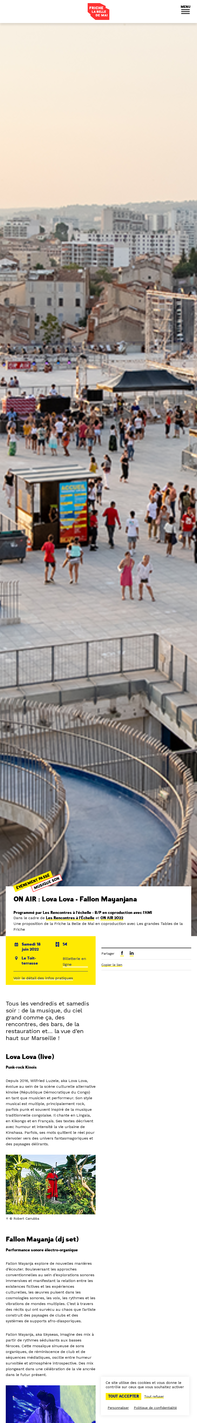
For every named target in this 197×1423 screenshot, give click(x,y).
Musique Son (46, 883)
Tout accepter (123, 1396)
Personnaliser (118, 1408)
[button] (185, 11)
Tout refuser (154, 1396)
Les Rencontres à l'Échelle (70, 918)
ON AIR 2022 (111, 918)
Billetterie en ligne (74, 961)
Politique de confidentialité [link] (155, 1408)
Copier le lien (111, 965)
